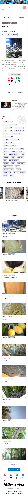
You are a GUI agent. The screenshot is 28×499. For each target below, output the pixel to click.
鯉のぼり (4, 422)
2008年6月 (21, 17)
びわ (3, 339)
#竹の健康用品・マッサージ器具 (11, 140)
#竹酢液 (19, 169)
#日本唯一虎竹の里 (19, 131)
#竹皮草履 (5, 163)
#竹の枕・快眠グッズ (8, 143)
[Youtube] (9, 81)
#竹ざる (5, 134)
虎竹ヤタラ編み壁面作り (11, 203)
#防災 (11, 175)
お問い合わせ (22, 493)
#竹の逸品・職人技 (8, 149)
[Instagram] (9, 78)
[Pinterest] (12, 78)
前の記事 (8, 92)
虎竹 (21, 68)
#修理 (4, 131)
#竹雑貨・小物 (7, 172)
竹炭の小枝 (5, 360)
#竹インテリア (19, 149)
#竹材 (12, 157)
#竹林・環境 (20, 157)
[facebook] (19, 78)
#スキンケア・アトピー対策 (10, 125)
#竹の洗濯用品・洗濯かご (9, 146)
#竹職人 (18, 166)
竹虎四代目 (14, 100)
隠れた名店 (5, 381)
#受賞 (10, 131)
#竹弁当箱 (5, 157)
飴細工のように (7, 26)
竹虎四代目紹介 (18, 491)
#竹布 (23, 154)
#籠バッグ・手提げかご (19, 172)
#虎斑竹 (5, 175)
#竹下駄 (22, 152)
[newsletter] (9, 84)
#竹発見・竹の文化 (14, 160)
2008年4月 (6, 17)
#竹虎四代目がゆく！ (8, 169)
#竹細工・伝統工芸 (8, 166)
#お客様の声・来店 (8, 122)
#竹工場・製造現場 (12, 34)
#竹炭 (4, 160)
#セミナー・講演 (7, 128)
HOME (10, 491)
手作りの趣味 (5, 443)
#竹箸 (12, 163)
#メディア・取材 (19, 128)
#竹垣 (4, 154)
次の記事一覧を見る (14, 469)
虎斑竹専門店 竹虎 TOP (11, 493)
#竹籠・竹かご (20, 163)
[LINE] (16, 78)
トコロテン (5, 256)
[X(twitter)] (12, 81)
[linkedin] (19, 81)
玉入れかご (5, 319)
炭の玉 (4, 402)
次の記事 (20, 92)
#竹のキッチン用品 (8, 137)
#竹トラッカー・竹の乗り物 (10, 152)
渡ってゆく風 (5, 298)
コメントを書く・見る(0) (15, 74)
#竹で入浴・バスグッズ (16, 134)
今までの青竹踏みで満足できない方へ (11, 277)
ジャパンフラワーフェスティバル (10, 464)
